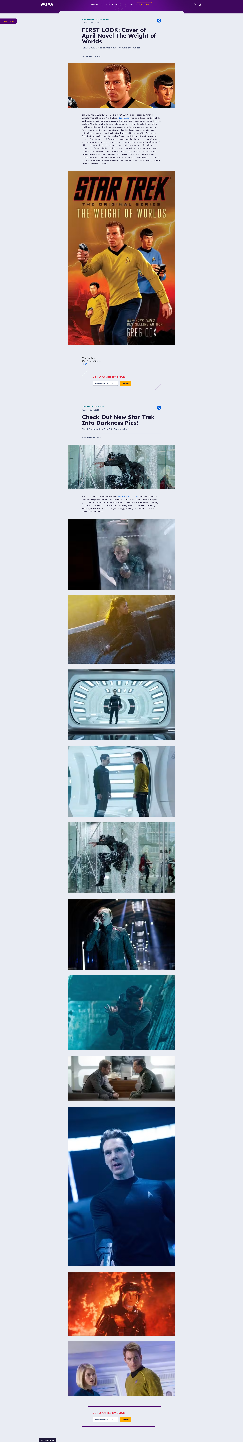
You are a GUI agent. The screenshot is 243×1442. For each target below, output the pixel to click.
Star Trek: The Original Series (95, 19)
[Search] (195, 5)
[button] (47, 5)
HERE (84, 364)
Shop (130, 5)
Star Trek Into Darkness (93, 407)
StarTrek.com (125, 118)
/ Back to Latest (8, 21)
